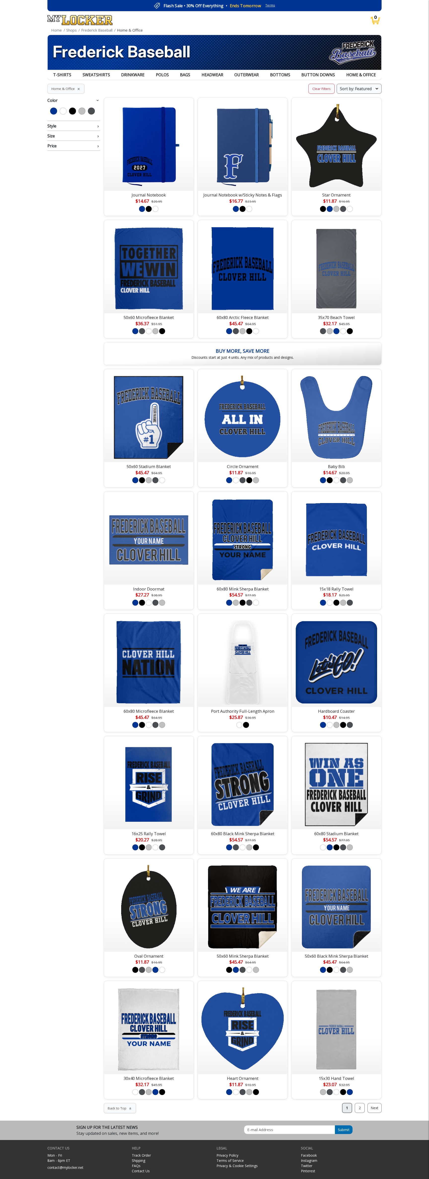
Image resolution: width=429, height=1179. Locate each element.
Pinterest (308, 1171)
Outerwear (246, 75)
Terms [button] (270, 5)
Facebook (309, 1155)
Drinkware (132, 75)
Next (374, 1107)
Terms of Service (230, 1160)
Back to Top (120, 1108)
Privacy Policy (227, 1155)
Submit (344, 1129)
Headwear (212, 75)
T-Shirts (62, 75)
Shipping (138, 1160)
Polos (162, 75)
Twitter (306, 1165)
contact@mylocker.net (65, 1167)
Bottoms (280, 75)
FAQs (136, 1165)
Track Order (141, 1155)
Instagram (309, 1160)
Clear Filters (321, 88)
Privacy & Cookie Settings (237, 1165)
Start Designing (149, 181)
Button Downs (318, 75)
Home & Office (361, 75)
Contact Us (141, 1171)
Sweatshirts (96, 75)
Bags (185, 75)
